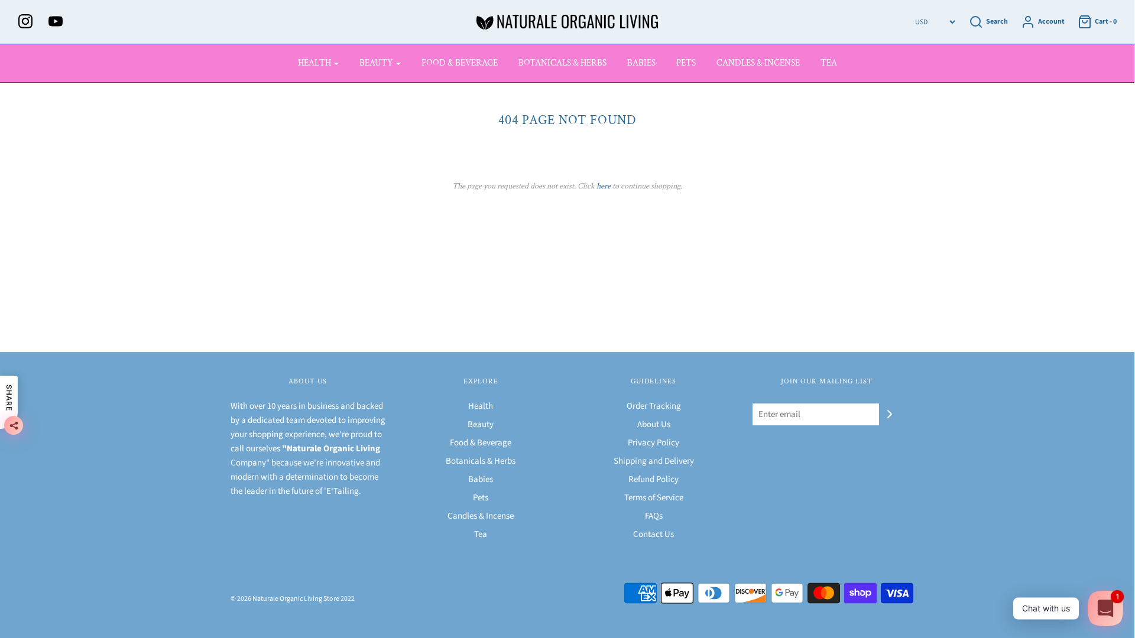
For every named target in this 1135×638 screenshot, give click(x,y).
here (603, 186)
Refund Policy (653, 479)
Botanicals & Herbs (562, 63)
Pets (686, 63)
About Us (653, 424)
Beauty (481, 424)
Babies (641, 63)
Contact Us (653, 534)
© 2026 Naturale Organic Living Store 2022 (293, 599)
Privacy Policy (653, 443)
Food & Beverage (459, 63)
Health (480, 406)
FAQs (654, 516)
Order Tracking (654, 406)
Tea (829, 63)
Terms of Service (653, 497)
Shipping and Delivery (654, 461)
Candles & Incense (758, 63)
